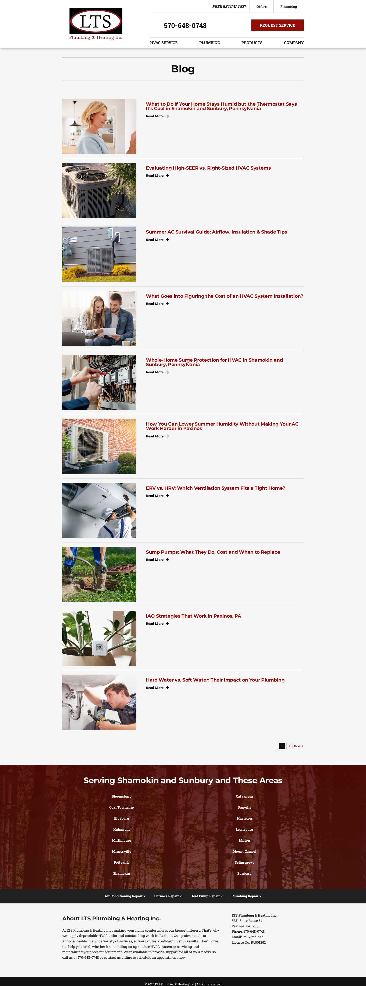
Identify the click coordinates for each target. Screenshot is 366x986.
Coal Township (121, 807)
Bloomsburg (122, 796)
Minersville (121, 851)
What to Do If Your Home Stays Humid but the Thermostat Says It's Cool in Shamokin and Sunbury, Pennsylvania (221, 106)
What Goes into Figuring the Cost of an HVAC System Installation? (224, 296)
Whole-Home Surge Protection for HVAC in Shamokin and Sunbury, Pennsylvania (214, 362)
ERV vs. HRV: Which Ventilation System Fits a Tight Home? (215, 488)
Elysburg (121, 818)
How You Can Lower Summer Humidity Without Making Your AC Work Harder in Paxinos (222, 426)
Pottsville (121, 862)
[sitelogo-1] (96, 10)
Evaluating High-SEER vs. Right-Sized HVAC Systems (208, 168)
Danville (244, 807)
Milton (244, 840)
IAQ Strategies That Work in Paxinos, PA (193, 616)
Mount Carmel (244, 851)
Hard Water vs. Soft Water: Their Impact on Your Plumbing (215, 680)
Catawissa (244, 796)
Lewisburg (244, 829)
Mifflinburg (121, 840)
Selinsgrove (244, 862)
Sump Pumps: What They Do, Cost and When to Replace (213, 552)
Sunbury (244, 873)
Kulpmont (121, 829)
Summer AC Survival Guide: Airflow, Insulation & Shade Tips (216, 232)
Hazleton (244, 818)
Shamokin (121, 873)
